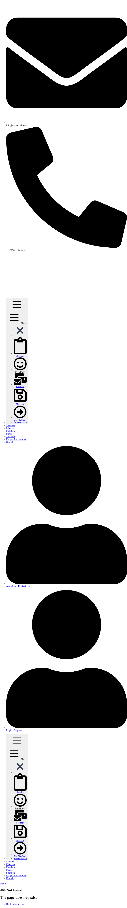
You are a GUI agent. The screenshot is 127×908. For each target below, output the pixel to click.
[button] (20, 336)
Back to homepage (15, 904)
